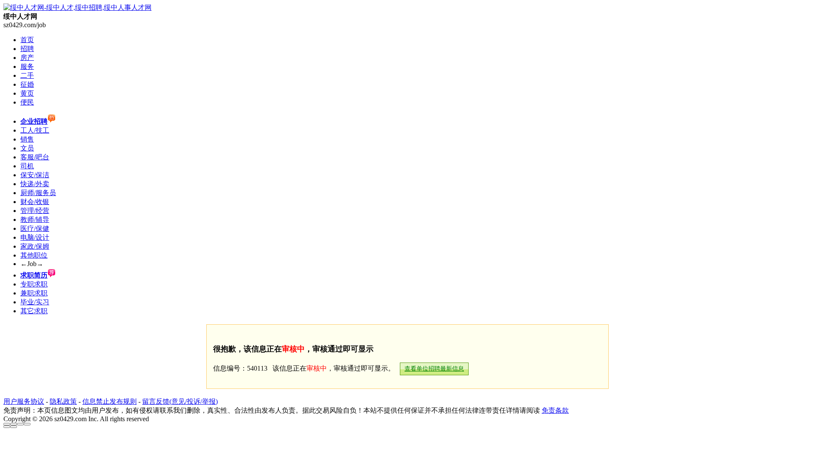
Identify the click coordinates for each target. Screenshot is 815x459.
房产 (27, 57)
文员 (27, 148)
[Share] (13, 424)
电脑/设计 (34, 237)
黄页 (27, 93)
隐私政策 (63, 401)
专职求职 (34, 284)
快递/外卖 (34, 183)
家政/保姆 (34, 246)
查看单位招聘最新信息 (434, 369)
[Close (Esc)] (6, 424)
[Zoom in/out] (27, 424)
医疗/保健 (34, 228)
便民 (27, 102)
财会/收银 (34, 201)
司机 (27, 166)
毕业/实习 (34, 302)
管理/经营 (34, 210)
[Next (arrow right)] (13, 426)
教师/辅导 (34, 219)
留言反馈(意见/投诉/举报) (180, 401)
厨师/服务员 (38, 192)
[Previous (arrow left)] (6, 426)
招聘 (27, 48)
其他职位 (34, 255)
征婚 (27, 84)
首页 (27, 39)
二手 (27, 75)
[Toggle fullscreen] (20, 424)
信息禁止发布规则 (109, 401)
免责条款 (555, 410)
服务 (27, 66)
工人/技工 (34, 130)
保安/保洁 (34, 174)
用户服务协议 (23, 401)
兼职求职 (34, 293)
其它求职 (34, 310)
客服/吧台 (34, 157)
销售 (27, 139)
